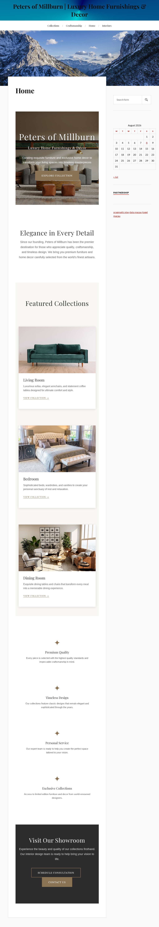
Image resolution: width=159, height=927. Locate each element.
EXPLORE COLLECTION (57, 175)
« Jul (115, 176)
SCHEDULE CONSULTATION (56, 872)
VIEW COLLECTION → (36, 397)
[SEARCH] (146, 99)
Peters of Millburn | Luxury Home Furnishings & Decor (79, 10)
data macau (135, 212)
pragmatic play (121, 212)
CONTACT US (57, 882)
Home (92, 25)
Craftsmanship (74, 25)
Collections (53, 25)
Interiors (106, 25)
